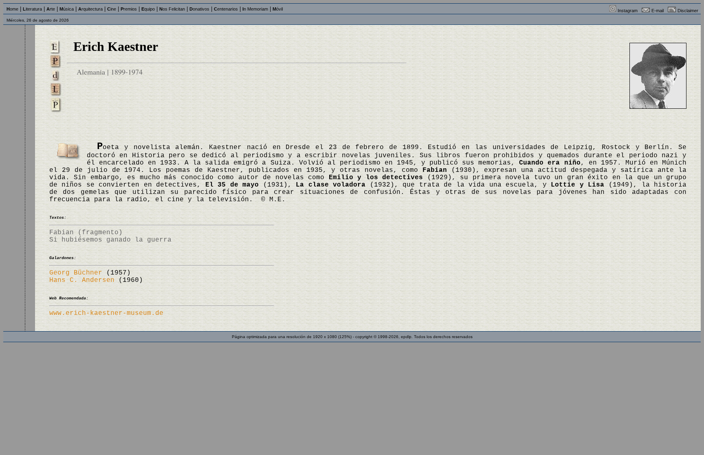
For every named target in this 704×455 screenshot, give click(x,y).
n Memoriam (255, 9)
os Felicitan (172, 9)
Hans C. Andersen (81, 280)
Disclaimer (688, 10)
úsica (66, 9)
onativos (199, 9)
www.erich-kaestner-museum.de (106, 313)
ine (111, 9)
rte (50, 9)
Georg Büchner (75, 273)
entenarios (226, 9)
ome (12, 9)
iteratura (32, 9)
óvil (278, 9)
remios (129, 9)
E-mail (657, 10)
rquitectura (90, 9)
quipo (148, 9)
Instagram (628, 10)
